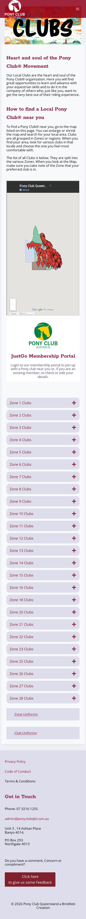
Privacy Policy (15, 761)
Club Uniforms (25, 733)
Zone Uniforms (26, 714)
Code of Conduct (18, 771)
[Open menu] (77, 9)
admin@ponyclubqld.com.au (27, 818)
